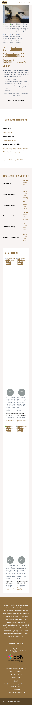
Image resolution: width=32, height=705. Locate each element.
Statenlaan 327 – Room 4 (10, 582)
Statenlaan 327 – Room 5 (21, 414)
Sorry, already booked (8, 261)
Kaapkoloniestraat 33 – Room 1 (11, 414)
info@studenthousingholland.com (16, 684)
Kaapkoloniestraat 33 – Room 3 (23, 582)
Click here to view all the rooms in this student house (16, 94)
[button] (20, 2)
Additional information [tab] (16, 120)
